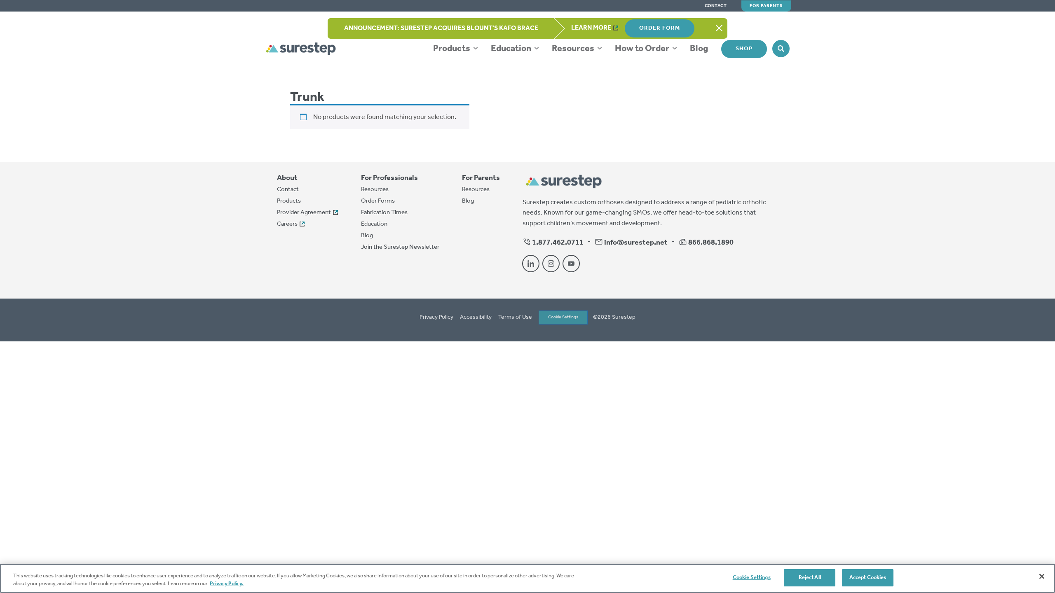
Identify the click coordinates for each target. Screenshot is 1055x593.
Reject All (810, 577)
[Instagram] (551, 263)
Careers (287, 224)
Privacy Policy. (227, 584)
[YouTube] (571, 263)
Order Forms (378, 201)
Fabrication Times (384, 212)
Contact (716, 6)
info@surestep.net (636, 242)
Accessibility (476, 317)
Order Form (659, 28)
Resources (574, 48)
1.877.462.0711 (557, 242)
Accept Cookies (867, 577)
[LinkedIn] (530, 263)
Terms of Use (515, 317)
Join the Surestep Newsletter (400, 247)
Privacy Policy (436, 317)
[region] (527, 578)
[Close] (1042, 576)
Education (512, 48)
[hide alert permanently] (719, 28)
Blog (699, 48)
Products (452, 48)
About (287, 178)
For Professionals (389, 178)
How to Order (643, 48)
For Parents (766, 5)
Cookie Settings (563, 317)
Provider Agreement (304, 212)
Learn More (591, 27)
